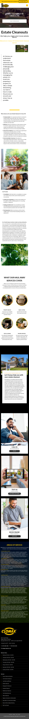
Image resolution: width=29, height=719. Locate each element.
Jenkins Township (8, 580)
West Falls (7, 568)
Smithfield (3, 615)
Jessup (9, 554)
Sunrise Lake (13, 609)
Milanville (13, 561)
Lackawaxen (13, 607)
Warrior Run (8, 584)
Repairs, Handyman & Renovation (9, 698)
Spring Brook (3, 556)
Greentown (3, 607)
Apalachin (2, 587)
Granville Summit (11, 613)
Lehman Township (8, 581)
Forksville (25, 570)
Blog (19, 714)
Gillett (6, 613)
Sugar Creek (15, 616)
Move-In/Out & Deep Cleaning (8, 702)
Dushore (11, 570)
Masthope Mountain (7, 608)
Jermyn (6, 554)
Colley (5, 570)
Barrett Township (15, 596)
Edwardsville (23, 577)
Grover (19, 613)
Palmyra (5, 562)
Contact (10, 714)
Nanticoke (16, 581)
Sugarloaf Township (20, 583)
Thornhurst (11, 556)
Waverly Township (23, 556)
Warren (9, 617)
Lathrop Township (4, 591)
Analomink (3, 596)
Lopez (11, 571)
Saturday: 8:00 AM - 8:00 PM (8, 667)
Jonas (22, 599)
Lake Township (19, 580)
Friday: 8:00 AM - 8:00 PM (8, 664)
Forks (22, 570)
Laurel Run (3, 581)
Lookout (5, 561)
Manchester (9, 561)
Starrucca (2, 563)
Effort (13, 598)
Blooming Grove (10, 605)
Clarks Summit (6, 552)
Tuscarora (3, 617)
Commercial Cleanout (7, 678)
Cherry (2, 570)
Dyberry (18, 560)
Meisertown (3, 600)
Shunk (26, 571)
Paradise (10, 601)
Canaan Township (21, 559)
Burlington (26, 611)
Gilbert (23, 598)
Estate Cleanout (6, 683)
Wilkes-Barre (8, 585)
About (14, 714)
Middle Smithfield (9, 600)
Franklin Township (24, 578)
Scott (18, 562)
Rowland (5, 609)
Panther (26, 608)
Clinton (16, 565)
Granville (16, 613)
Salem (16, 562)
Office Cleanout (6, 695)
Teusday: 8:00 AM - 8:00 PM (8, 657)
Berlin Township (3, 559)
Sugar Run (7, 616)
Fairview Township (7, 578)
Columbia (13, 612)
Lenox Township (10, 591)
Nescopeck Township (22, 581)
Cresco (21, 597)
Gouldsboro (3, 599)
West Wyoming (23, 584)
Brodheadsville (3, 597)
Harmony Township (19, 589)
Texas (9, 563)
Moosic (26, 554)
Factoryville (25, 565)
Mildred (13, 571)
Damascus (11, 560)
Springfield (12, 615)
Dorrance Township (11, 577)
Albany (4, 611)
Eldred (15, 598)
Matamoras (13, 608)
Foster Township (17, 578)
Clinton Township (6, 560)
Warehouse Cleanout (7, 690)
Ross (23, 601)
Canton (6, 612)
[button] (27, 5)
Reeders (21, 601)
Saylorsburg (5, 602)
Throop (14, 556)
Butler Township (13, 576)
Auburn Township (21, 587)
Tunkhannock (22, 567)
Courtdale (22, 576)
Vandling (17, 556)
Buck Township (7, 576)
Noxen (8, 567)
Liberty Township (16, 591)
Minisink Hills (14, 600)
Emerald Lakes (19, 598)
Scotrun (12, 602)
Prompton (12, 562)
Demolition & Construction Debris (9, 700)
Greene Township (18, 607)
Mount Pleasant (18, 561)
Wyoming (18, 585)
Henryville (11, 599)
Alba (2, 611)
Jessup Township (18, 590)
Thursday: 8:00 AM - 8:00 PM (8, 662)
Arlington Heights (8, 596)
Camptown (3, 612)
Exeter (21, 565)
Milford (16, 608)
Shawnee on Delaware (17, 602)
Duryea (19, 577)
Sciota (9, 602)
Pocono (14, 601)
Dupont (16, 577)
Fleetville (16, 553)
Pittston (21, 582)
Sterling (6, 563)
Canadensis (9, 597)
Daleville (17, 552)
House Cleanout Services (7, 676)
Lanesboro (23, 590)
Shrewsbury (23, 571)
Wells (12, 617)
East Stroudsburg (8, 598)
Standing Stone (17, 615)
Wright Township (14, 585)
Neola (8, 601)
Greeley (23, 606)
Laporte (8, 571)
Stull (18, 567)
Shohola (8, 609)
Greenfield (23, 553)
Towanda (21, 616)
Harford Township (12, 589)
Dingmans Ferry (7, 606)
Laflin (16, 580)
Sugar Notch (14, 583)
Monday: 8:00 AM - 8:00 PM (8, 655)
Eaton (19, 565)
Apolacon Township (8, 587)
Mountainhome (3, 601)
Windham (11, 568)
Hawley (21, 560)
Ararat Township (15, 587)
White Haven (3, 585)
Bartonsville (21, 596)
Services (2, 674)
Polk (16, 601)
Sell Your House (6, 705)
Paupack (8, 562)
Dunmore (2, 553)
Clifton (10, 552)
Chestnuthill (13, 597)
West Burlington (16, 617)
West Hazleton (13, 584)
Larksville (24, 580)
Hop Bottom (7, 590)
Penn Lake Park (11, 582)
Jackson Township (12, 590)
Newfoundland (24, 561)
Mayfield (23, 554)
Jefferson (2, 554)
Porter (2, 609)
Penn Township (16, 582)
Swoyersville (3, 584)
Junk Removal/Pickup (7, 681)
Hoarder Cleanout (6, 688)
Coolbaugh (18, 597)
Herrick (22, 613)
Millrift (19, 608)
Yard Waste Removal (7, 693)
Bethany (8, 559)
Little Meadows (22, 591)
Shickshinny (3, 583)
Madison (15, 554)
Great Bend (3, 589)
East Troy (22, 612)
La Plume (11, 554)
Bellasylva (3, 565)
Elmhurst (10, 553)
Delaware (25, 605)
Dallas (26, 576)
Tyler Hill (12, 563)
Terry (19, 616)
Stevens (22, 615)
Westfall (19, 563)
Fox (1, 571)
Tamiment (17, 609)
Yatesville (22, 585)
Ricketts (15, 567)
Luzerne (13, 581)
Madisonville (19, 554)
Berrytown (17, 611)
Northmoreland (4, 567)
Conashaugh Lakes (20, 605)
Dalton (21, 552)
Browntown (21, 611)
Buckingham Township (14, 559)
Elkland (19, 570)
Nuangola (6, 582)
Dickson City (25, 552)
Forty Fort (12, 578)
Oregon (2, 562)
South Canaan (21, 562)
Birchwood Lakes (4, 605)
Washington (3, 568)
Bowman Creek (7, 565)
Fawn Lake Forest (13, 606)
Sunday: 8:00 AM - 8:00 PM (8, 669)
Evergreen (3, 613)
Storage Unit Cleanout (7, 686)
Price (18, 601)
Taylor (7, 556)
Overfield (11, 567)
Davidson (8, 570)
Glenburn (19, 553)
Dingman (2, 606)
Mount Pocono (20, 600)
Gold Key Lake (19, 606)
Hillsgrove (4, 571)
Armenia (7, 611)
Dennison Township (4, 577)
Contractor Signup (23, 1)
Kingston (12, 580)
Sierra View (24, 602)
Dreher (15, 560)
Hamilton (7, 599)
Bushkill (14, 605)
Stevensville (3, 616)
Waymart (16, 563)
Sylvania (11, 616)
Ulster (6, 617)
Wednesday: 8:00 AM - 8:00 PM (9, 660)
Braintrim (12, 565)
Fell (13, 553)
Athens (13, 611)
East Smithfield (17, 612)
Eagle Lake (6, 553)
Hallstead (7, 589)
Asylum (10, 611)
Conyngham (18, 576)
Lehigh (2, 561)
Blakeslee (25, 596)
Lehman (23, 607)
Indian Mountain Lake (17, 599)
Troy (24, 616)
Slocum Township (8, 583)
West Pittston (18, 584)
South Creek (7, 615)
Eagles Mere (15, 570)
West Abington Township (5, 557)
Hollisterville (25, 560)
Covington (14, 552)
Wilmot (20, 617)
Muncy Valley (18, 571)
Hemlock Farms (7, 607)
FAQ (16, 714)
